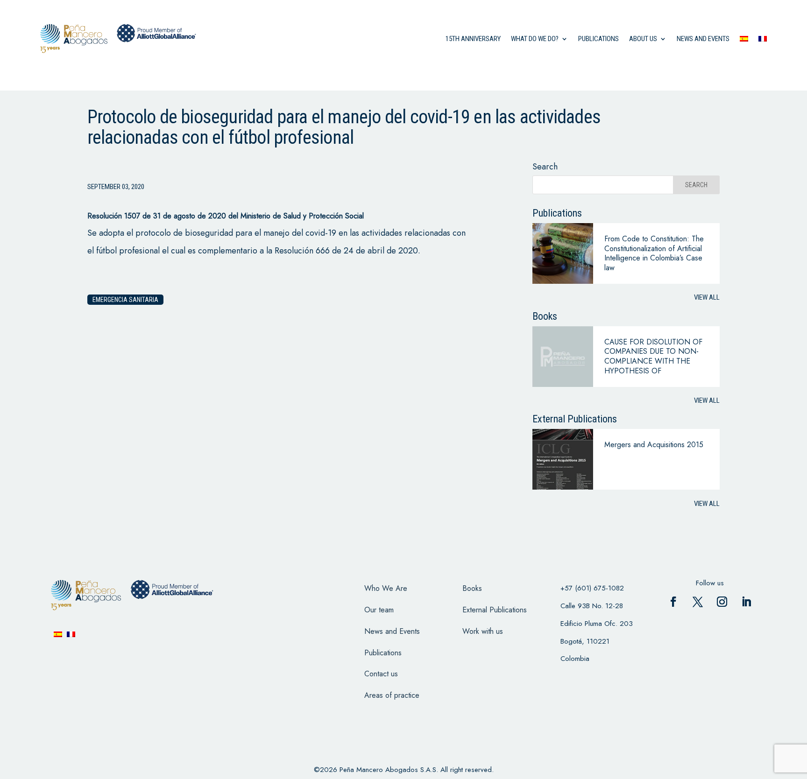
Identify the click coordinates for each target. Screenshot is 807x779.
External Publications (494, 609)
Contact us (381, 673)
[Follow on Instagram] (722, 601)
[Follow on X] (697, 601)
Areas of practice (391, 695)
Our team (379, 609)
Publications (598, 39)
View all (707, 297)
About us (643, 39)
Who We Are (385, 588)
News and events (703, 39)
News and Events (392, 631)
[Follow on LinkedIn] (746, 601)
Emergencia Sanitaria (125, 299)
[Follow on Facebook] (673, 601)
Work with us (482, 631)
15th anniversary (473, 39)
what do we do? (535, 39)
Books (472, 588)
